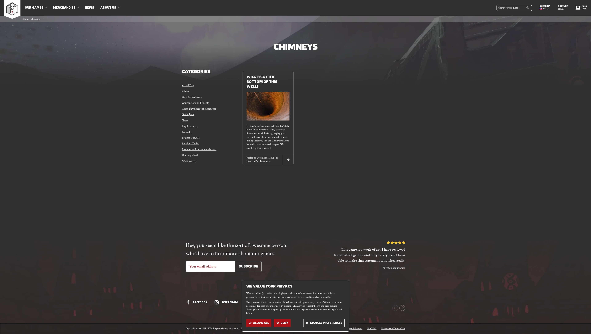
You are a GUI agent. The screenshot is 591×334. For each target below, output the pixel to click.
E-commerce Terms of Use (393, 328)
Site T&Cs (371, 328)
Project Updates (190, 138)
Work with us (189, 161)
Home (26, 19)
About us (108, 7)
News (89, 7)
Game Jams (188, 114)
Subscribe (248, 266)
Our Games (34, 7)
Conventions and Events (195, 103)
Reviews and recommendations (199, 149)
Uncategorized (190, 155)
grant (249, 161)
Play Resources (190, 126)
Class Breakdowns (191, 97)
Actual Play (188, 85)
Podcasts (186, 132)
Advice (185, 91)
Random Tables (190, 143)
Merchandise (64, 7)
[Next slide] (402, 308)
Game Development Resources (199, 109)
